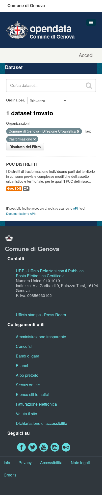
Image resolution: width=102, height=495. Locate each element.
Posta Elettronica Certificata (40, 275)
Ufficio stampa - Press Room (41, 314)
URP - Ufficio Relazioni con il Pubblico (50, 271)
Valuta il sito (26, 413)
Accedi (86, 55)
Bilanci (22, 365)
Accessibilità (51, 462)
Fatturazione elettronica (36, 404)
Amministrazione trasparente (41, 336)
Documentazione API (20, 213)
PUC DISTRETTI (21, 164)
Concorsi (24, 346)
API (75, 208)
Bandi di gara (27, 356)
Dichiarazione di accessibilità (41, 423)
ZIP (26, 188)
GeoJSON (14, 188)
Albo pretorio (27, 375)
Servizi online (28, 385)
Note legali (80, 462)
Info (7, 462)
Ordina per (15, 100)
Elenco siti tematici (32, 394)
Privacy (25, 462)
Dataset (14, 67)
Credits (10, 475)
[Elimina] (78, 131)
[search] (89, 85)
